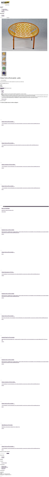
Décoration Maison (4, 9)
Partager (3, 90)
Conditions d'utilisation (5, 467)
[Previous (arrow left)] (0, 476)
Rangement (3, 11)
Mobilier (3, 10)
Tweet (2, 91)
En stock (1, 100)
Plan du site (3, 468)
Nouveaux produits (4, 462)
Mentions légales (4, 466)
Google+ (3, 92)
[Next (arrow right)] (1, 476)
